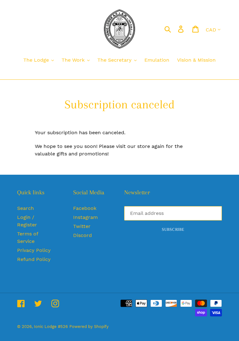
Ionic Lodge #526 (51, 326)
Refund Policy (34, 259)
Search (25, 208)
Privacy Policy (34, 250)
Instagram (85, 217)
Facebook (84, 208)
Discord (82, 235)
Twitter (82, 226)
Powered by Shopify (89, 326)
